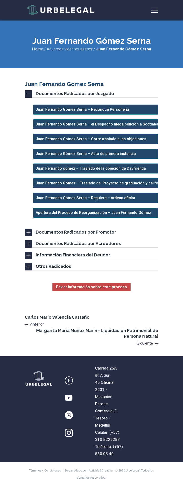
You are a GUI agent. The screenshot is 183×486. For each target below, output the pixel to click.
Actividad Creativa (101, 470)
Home (37, 49)
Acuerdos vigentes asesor (69, 49)
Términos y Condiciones (45, 470)
